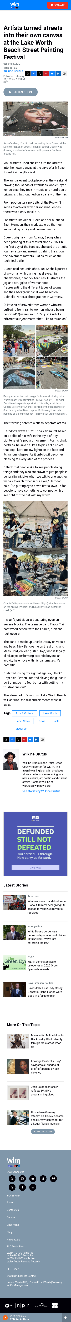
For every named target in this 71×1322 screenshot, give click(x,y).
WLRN (31, 956)
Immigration (35, 926)
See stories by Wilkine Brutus (41, 791)
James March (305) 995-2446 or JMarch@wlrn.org (34, 1282)
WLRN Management (18, 1285)
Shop (10, 1232)
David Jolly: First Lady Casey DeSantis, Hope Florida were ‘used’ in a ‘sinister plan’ (45, 991)
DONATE (59, 5)
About (10, 1202)
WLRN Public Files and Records (23, 1261)
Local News (23, 721)
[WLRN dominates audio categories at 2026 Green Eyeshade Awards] (14, 962)
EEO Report (13, 1269)
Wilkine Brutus (13, 71)
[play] (5, 1317)
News (42, 721)
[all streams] (66, 1317)
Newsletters (13, 1239)
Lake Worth (50, 713)
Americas (33, 896)
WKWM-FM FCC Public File (21, 1258)
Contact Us (13, 1210)
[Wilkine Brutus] (11, 759)
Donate (11, 1217)
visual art (21, 728)
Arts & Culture (24, 713)
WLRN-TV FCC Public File (20, 1253)
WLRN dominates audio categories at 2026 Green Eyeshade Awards (43, 965)
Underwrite (13, 1225)
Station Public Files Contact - (22, 1276)
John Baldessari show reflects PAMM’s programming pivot (44, 1090)
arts (56, 721)
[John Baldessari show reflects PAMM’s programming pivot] (18, 1092)
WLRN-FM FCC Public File (20, 1255)
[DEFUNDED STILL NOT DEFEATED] (35, 844)
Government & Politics (40, 983)
